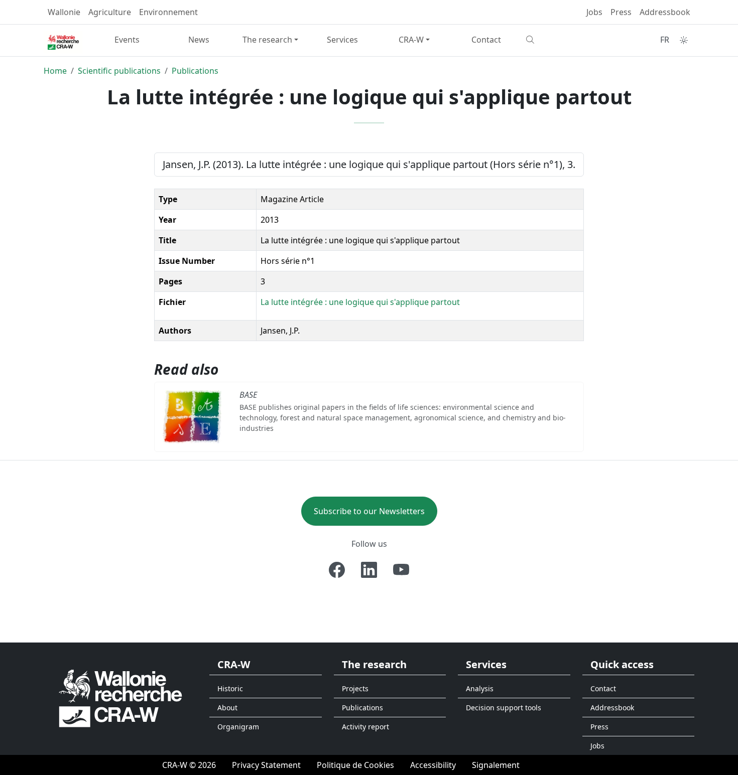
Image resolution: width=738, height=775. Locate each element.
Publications (195, 70)
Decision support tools (503, 707)
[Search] (558, 40)
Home (55, 70)
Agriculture (109, 12)
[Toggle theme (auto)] (683, 40)
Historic (230, 688)
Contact (486, 39)
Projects (355, 688)
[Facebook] (337, 570)
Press (621, 12)
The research (267, 39)
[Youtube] (401, 570)
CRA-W (411, 39)
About (227, 707)
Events (127, 39)
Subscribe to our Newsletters (369, 511)
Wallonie (64, 12)
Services (342, 39)
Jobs (594, 12)
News (198, 39)
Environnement (168, 12)
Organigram (238, 726)
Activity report (365, 726)
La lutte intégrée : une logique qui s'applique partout (360, 301)
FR (664, 39)
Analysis (480, 688)
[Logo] (120, 698)
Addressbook (665, 12)
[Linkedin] (369, 570)
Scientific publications (119, 70)
